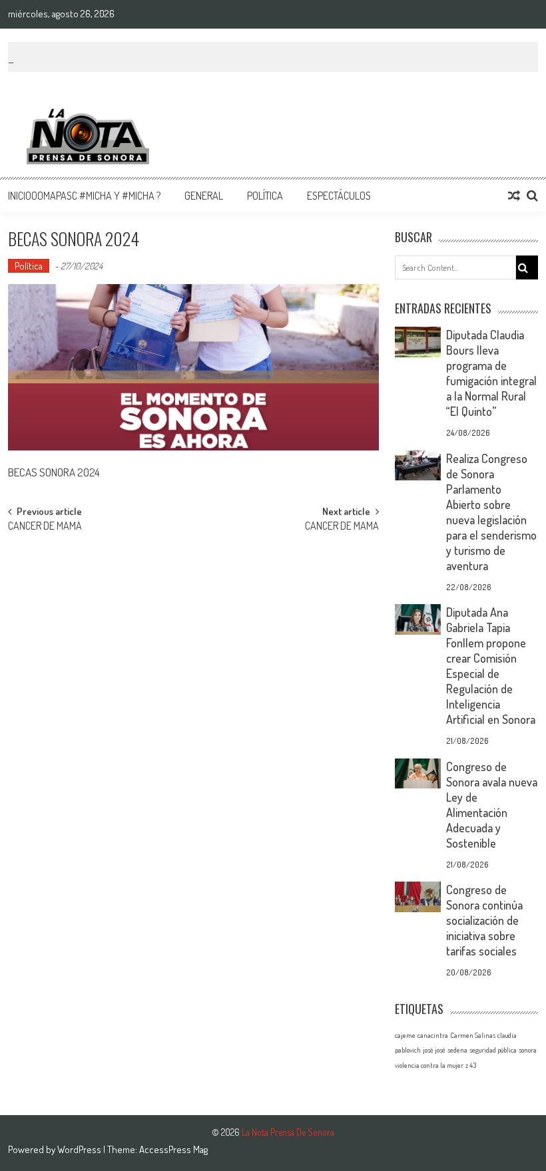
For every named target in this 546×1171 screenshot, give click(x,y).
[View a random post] (514, 195)
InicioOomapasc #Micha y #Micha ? (84, 195)
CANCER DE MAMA (45, 527)
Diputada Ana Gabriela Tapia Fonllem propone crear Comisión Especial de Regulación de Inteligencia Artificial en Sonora (490, 666)
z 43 (470, 1065)
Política (265, 195)
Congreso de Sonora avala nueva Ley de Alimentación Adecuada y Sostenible (491, 804)
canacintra (432, 1035)
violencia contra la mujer (429, 1065)
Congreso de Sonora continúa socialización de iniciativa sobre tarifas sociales (484, 920)
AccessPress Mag (173, 1149)
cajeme (405, 1035)
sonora (528, 1050)
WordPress (80, 1149)
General (203, 195)
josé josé (434, 1050)
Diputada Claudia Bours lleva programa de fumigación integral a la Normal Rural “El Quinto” (491, 372)
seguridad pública (493, 1050)
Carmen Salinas (472, 1035)
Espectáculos (339, 195)
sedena (457, 1050)
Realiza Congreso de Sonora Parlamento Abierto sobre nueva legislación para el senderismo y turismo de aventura (491, 512)
